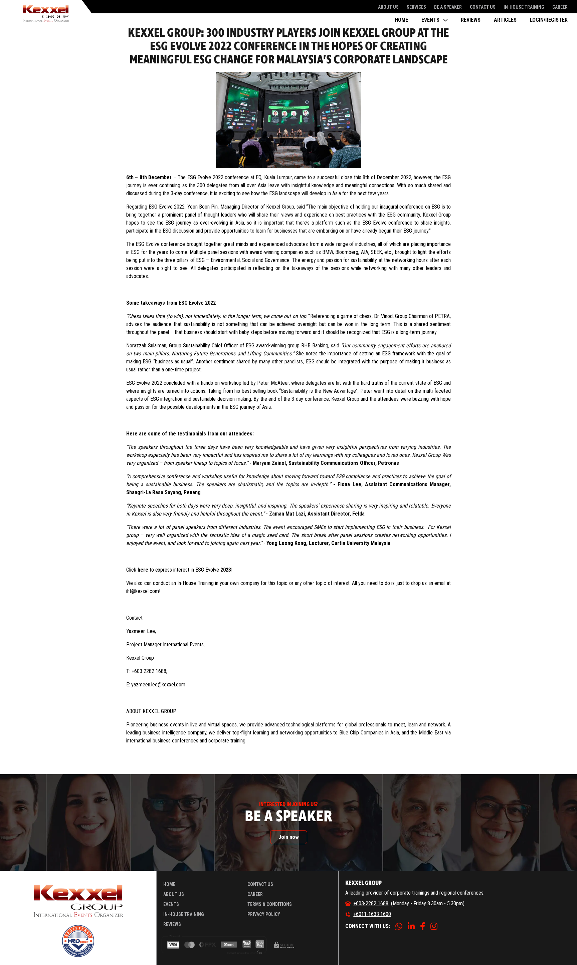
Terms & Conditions (269, 904)
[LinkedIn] (411, 926)
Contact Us (483, 7)
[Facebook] (422, 926)
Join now (288, 837)
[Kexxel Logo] (46, 13)
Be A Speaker (448, 7)
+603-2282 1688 (370, 903)
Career (560, 7)
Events (171, 904)
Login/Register (549, 20)
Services (416, 7)
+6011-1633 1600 (372, 914)
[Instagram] (433, 926)
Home (401, 20)
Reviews (470, 20)
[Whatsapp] (398, 926)
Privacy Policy (263, 914)
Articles (505, 20)
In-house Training (524, 7)
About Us (388, 7)
